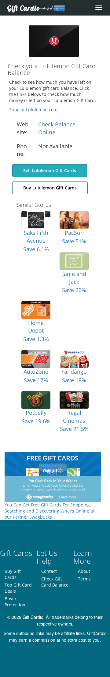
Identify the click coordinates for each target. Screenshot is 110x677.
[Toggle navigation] (98, 7)
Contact (49, 571)
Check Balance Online (56, 128)
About (84, 571)
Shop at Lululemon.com (33, 109)
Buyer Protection (15, 602)
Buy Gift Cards (13, 574)
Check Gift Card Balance (54, 582)
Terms (84, 579)
